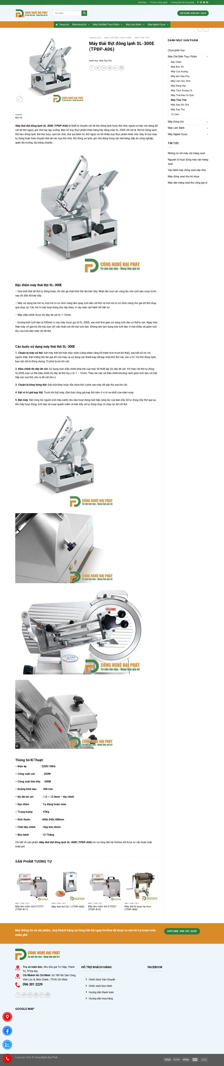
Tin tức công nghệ (158, 2)
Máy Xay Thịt (178, 109)
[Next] (157, 892)
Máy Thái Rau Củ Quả (182, 95)
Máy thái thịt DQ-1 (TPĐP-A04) (68, 906)
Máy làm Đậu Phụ (180, 76)
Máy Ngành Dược (156, 24)
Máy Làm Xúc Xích (181, 81)
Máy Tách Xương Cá (181, 90)
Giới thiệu (142, 2)
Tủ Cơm (175, 114)
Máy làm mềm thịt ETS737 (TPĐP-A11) (29, 908)
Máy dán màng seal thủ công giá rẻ (187, 182)
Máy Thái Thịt (178, 100)
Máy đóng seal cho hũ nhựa (183, 176)
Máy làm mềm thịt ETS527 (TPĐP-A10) (102, 908)
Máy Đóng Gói (79, 24)
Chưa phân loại (176, 50)
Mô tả (18, 117)
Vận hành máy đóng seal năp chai (187, 170)
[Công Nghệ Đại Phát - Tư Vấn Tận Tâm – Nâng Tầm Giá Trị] (31, 13)
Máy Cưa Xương (179, 71)
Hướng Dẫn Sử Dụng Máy (182, 2)
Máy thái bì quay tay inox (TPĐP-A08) (138, 908)
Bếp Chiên (176, 62)
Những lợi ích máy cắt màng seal (186, 153)
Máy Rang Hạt (178, 85)
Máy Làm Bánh (133, 24)
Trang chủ (64, 24)
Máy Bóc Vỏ (177, 66)
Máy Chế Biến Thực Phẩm (106, 24)
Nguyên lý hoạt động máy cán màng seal (188, 161)
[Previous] (15, 892)
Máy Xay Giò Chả (180, 104)
